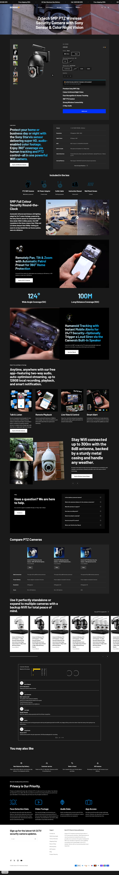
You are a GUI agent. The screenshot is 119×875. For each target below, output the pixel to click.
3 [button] (59, 737)
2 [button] (57, 737)
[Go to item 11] (15, 69)
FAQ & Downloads (54, 836)
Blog (51, 851)
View (30, 567)
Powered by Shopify (23, 865)
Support (78, 7)
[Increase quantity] (71, 76)
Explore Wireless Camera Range (82, 476)
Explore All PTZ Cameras (24, 280)
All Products (52, 849)
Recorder (59, 7)
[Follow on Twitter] (14, 860)
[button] (61, 737)
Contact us (19, 512)
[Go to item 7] (15, 46)
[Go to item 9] (15, 58)
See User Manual (72, 352)
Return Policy (53, 844)
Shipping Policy (53, 841)
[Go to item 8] (15, 52)
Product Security (54, 854)
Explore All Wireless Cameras (19, 164)
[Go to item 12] (15, 74)
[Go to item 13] (15, 80)
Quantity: (65, 73)
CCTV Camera (49, 7)
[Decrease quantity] (65, 76)
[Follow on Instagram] (18, 860)
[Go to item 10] (15, 63)
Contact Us (52, 833)
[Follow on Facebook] (11, 860)
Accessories (69, 7)
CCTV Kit (40, 7)
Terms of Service (54, 838)
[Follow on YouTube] (21, 860)
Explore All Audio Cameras (18, 430)
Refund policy (53, 846)
